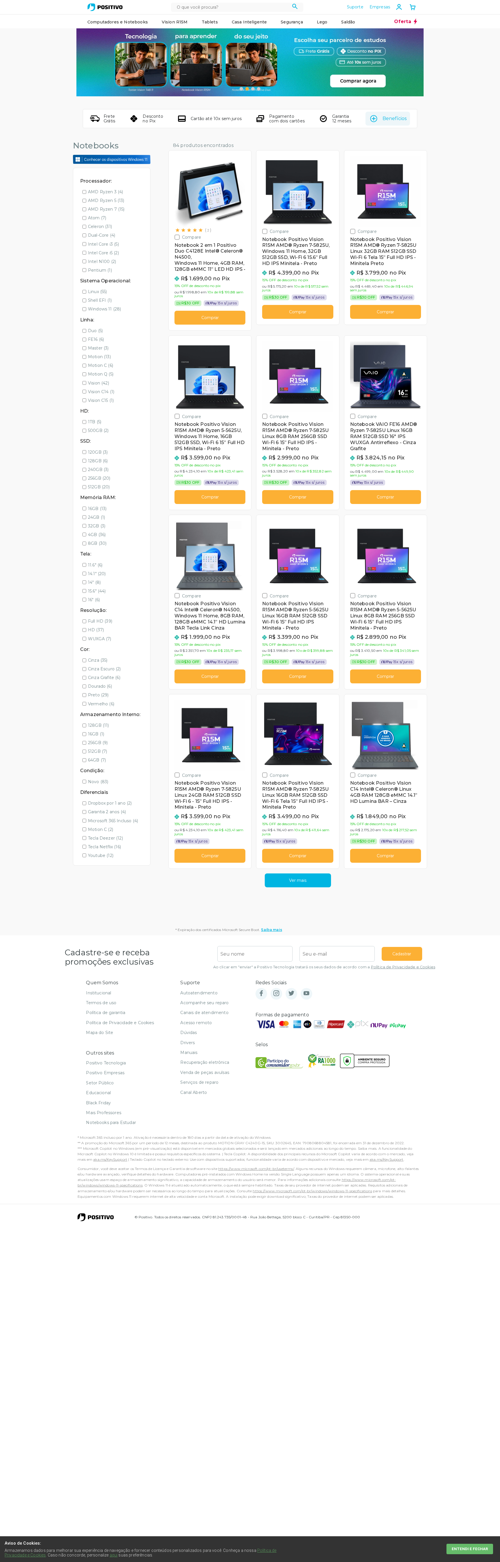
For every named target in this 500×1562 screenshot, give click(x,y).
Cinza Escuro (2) (104, 668)
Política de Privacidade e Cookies (403, 967)
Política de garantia (105, 1012)
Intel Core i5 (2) (103, 252)
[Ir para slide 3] (253, 89)
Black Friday (98, 1102)
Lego (322, 22)
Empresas (380, 7)
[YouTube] (306, 993)
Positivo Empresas (105, 1072)
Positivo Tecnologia (106, 1063)
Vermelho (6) (101, 704)
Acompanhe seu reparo (204, 1002)
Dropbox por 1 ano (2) (110, 803)
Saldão (348, 22)
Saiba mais (271, 930)
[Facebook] (261, 993)
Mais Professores (103, 1112)
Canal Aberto (193, 1092)
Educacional (98, 1092)
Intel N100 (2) (102, 261)
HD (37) (96, 629)
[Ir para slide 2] (247, 89)
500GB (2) (98, 430)
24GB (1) (96, 517)
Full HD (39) (100, 621)
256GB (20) (99, 478)
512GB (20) (99, 487)
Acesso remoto (196, 1022)
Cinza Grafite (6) (104, 677)
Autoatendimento (198, 993)
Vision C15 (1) (101, 400)
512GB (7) (97, 751)
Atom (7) (97, 217)
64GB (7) (97, 760)
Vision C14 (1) (101, 391)
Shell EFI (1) (100, 300)
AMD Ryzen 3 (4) (105, 191)
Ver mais (297, 880)
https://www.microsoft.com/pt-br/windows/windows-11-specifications (312, 1191)
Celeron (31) (100, 226)
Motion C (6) (100, 365)
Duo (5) (95, 330)
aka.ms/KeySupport (110, 1159)
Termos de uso (101, 1002)
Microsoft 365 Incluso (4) (113, 820)
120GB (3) (98, 452)
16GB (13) (97, 508)
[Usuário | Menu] (399, 7)
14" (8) (94, 582)
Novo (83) (98, 781)
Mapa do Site (99, 1032)
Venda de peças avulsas (204, 1072)
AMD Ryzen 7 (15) (106, 209)
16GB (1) (96, 734)
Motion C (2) (100, 829)
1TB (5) (94, 421)
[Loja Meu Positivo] (105, 7)
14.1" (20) (97, 573)
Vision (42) (98, 383)
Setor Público (100, 1083)
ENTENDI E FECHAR (470, 1549)
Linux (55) (97, 291)
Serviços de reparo (199, 1082)
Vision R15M (175, 22)
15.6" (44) (97, 591)
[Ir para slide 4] (258, 89)
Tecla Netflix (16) (104, 846)
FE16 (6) (96, 339)
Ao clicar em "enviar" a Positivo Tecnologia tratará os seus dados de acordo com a (324, 967)
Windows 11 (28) (104, 309)
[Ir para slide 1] (241, 89)
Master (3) (98, 348)
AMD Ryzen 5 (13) (106, 200)
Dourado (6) (100, 686)
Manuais (188, 1052)
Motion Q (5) (100, 374)
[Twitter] (291, 993)
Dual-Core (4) (101, 235)
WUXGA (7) (99, 638)
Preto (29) (98, 695)
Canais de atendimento (204, 1012)
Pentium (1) (100, 270)
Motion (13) (99, 356)
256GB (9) (98, 742)
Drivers (187, 1042)
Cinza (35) (98, 660)
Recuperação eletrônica (204, 1062)
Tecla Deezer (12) (105, 838)
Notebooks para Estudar (111, 1122)
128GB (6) (98, 460)
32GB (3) (96, 526)
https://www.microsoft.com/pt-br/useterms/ (256, 1169)
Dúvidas (188, 1032)
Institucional (98, 993)
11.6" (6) (95, 565)
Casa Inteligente (249, 22)
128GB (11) (98, 725)
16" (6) (94, 599)
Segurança (292, 22)
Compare (191, 237)
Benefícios (395, 118)
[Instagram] (276, 993)
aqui (114, 1555)
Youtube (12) (100, 855)
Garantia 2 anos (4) (107, 811)
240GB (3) (98, 469)
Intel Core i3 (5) (103, 244)
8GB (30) (97, 543)
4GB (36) (97, 534)
